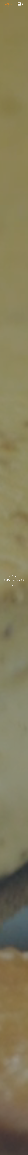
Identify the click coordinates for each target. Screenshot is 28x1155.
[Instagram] (22, 4)
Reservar (14, 586)
